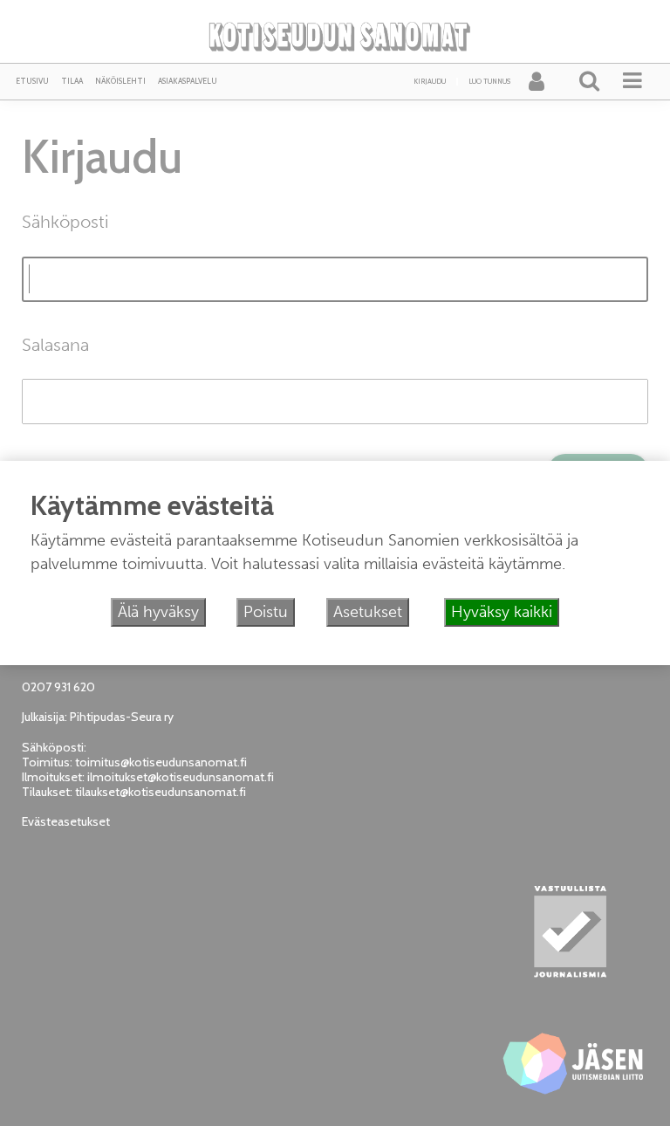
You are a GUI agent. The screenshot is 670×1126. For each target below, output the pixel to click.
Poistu (265, 611)
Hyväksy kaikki (501, 611)
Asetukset (367, 611)
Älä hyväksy (158, 611)
